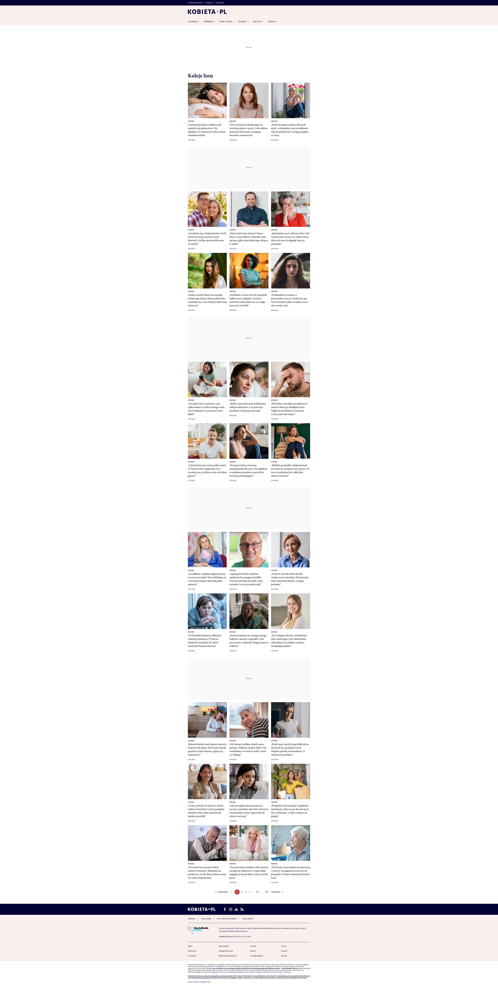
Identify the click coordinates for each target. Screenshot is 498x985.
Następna (275, 891)
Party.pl (253, 946)
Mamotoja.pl (223, 946)
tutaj (208, 982)
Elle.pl (190, 946)
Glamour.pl (192, 951)
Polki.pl (252, 951)
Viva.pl (283, 946)
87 (257, 891)
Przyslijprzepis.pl (256, 956)
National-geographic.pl (228, 956)
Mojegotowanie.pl (226, 951)
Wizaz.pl (284, 951)
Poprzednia (223, 891)
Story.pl (284, 956)
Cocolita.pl (192, 956)
